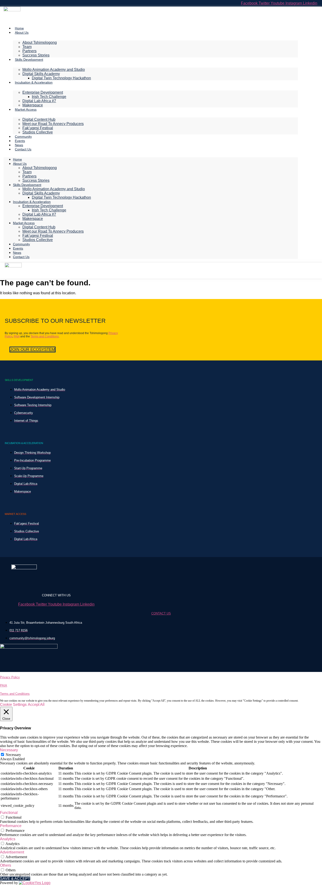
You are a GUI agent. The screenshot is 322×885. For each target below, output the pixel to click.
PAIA (17, 336)
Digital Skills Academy (41, 74)
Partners (29, 51)
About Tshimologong (39, 42)
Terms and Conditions (45, 336)
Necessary (13, 755)
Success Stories (36, 55)
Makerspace (32, 105)
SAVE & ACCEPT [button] (15, 879)
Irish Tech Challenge (49, 97)
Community (23, 136)
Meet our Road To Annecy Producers (53, 124)
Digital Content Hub (38, 119)
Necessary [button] (9, 750)
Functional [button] (9, 813)
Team (27, 47)
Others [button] (5, 865)
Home (19, 28)
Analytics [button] (7, 839)
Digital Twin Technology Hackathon (61, 78)
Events (20, 141)
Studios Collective (37, 132)
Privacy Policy (10, 677)
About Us (22, 32)
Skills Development (29, 59)
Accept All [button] (36, 705)
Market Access (26, 109)
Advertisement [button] (12, 852)
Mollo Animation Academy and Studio (53, 70)
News (19, 145)
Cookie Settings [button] (13, 705)
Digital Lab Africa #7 (39, 101)
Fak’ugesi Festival (37, 128)
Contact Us (23, 149)
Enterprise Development (42, 92)
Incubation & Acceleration (34, 82)
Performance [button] (10, 826)
